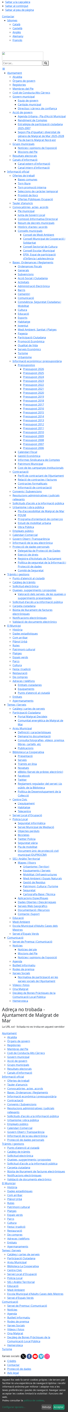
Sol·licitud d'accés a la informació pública (32, 1163)
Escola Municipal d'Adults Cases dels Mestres (35, 1294)
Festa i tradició (16, 1227)
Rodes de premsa (18, 1321)
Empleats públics (17, 1124)
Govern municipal (18, 1057)
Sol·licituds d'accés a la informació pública (33, 1116)
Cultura (12, 1223)
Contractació (15, 1100)
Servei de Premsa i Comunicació (27, 1306)
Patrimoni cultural (18, 1207)
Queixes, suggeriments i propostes (29, 1159)
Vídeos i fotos (15, 1329)
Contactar (8, 16)
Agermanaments (17, 1246)
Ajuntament (9, 1033)
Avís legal (13, 1373)
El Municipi (9, 1183)
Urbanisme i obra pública (23, 1120)
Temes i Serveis (11, 1250)
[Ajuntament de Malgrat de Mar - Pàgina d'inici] (22, 56)
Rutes (10, 1203)
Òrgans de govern (18, 1041)
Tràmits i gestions (13, 1144)
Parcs (10, 1219)
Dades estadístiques (20, 1191)
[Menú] (3, 69)
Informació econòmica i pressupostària (31, 1096)
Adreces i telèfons (18, 1238)
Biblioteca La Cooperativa (23, 1266)
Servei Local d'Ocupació (22, 1274)
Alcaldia (12, 1037)
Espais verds (15, 1215)
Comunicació (10, 1302)
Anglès (17, 32)
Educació (12, 1286)
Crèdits (11, 1361)
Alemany (18, 36)
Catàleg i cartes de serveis (23, 1254)
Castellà (17, 28)
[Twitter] (24, 1356)
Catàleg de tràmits (18, 1152)
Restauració (14, 1230)
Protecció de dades (19, 1369)
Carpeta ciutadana (18, 1167)
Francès (17, 40)
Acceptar (59, 1407)
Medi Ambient (16, 1290)
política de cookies (34, 1400)
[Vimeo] (41, 1356)
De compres (14, 1234)
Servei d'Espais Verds (20, 1298)
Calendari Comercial (19, 1128)
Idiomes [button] (12, 20)
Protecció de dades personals (25, 1140)
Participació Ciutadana (21, 1258)
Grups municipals (18, 1065)
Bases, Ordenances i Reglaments (27, 1092)
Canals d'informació (19, 1073)
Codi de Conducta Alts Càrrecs (26, 1053)
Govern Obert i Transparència (25, 1132)
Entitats (12, 1242)
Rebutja (46, 1407)
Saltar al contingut (16, 6)
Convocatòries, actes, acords (25, 1088)
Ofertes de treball (18, 1080)
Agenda (12, 1313)
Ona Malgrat (15, 1333)
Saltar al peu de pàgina (19, 10)
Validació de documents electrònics (29, 1179)
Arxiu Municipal (17, 1262)
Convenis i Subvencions (21, 1104)
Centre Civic (14, 1270)
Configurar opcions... (13, 1407)
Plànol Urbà (14, 1199)
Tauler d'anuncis (17, 1084)
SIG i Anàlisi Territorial (21, 1282)
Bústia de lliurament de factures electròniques (36, 1171)
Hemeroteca (15, 1345)
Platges (12, 1211)
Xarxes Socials (16, 1325)
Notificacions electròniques (24, 1175)
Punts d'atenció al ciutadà (23, 1148)
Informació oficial (13, 1076)
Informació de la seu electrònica (27, 1136)
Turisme (7, 1349)
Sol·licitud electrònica (20, 1155)
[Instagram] (47, 1356)
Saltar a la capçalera (17, 2)
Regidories (14, 1045)
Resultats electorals (19, 1069)
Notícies (12, 1309)
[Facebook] (30, 1356)
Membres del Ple (17, 1049)
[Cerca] (46, 63)
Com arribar (14, 1195)
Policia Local (14, 1278)
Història (12, 1187)
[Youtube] (35, 1356)
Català (16, 24)
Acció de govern (17, 1061)
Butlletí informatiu (18, 1317)
